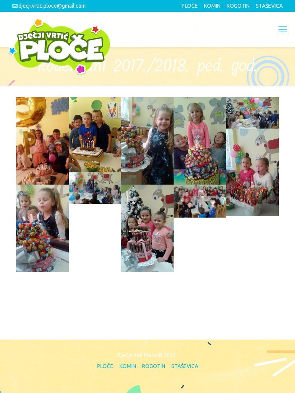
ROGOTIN (238, 6)
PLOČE (190, 6)
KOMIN (212, 6)
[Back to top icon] (257, 376)
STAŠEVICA (269, 6)
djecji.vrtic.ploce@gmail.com (52, 6)
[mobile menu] (282, 29)
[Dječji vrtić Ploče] (59, 46)
